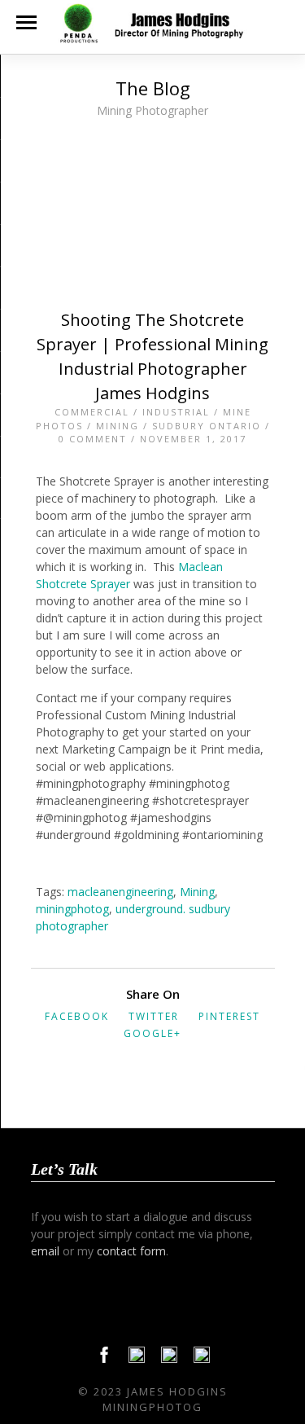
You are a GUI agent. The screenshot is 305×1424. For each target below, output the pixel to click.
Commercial (91, 412)
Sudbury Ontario (206, 426)
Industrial (176, 412)
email (45, 1251)
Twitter (154, 1016)
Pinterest (229, 1016)
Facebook (77, 1016)
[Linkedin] (169, 1358)
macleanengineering (120, 891)
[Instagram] (202, 1358)
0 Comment (93, 439)
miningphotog (72, 908)
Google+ (152, 1033)
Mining (117, 426)
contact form (131, 1251)
